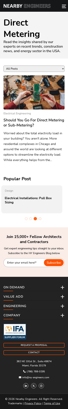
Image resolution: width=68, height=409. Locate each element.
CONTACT (34, 352)
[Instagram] (41, 385)
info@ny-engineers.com (35, 377)
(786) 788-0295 (35, 371)
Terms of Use (52, 403)
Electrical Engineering (17, 113)
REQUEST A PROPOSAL (34, 345)
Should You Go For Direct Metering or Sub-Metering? (33, 123)
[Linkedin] (25, 385)
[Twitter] (33, 385)
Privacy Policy (32, 403)
